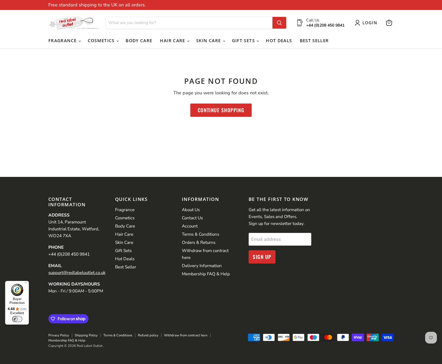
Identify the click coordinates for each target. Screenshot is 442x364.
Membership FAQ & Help (206, 274)
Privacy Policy (58, 335)
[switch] (17, 319)
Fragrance (63, 40)
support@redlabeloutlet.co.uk (76, 273)
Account (190, 226)
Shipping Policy (86, 335)
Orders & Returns (198, 242)
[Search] (279, 23)
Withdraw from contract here (185, 335)
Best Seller (314, 40)
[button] (367, 23)
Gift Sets (244, 40)
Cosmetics (102, 40)
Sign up (262, 256)
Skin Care (209, 40)
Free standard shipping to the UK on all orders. (97, 5)
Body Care (139, 40)
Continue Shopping (221, 110)
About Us (191, 210)
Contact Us (192, 218)
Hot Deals (279, 40)
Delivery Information (202, 266)
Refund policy (148, 335)
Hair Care (173, 40)
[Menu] (26, 284)
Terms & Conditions (200, 234)
